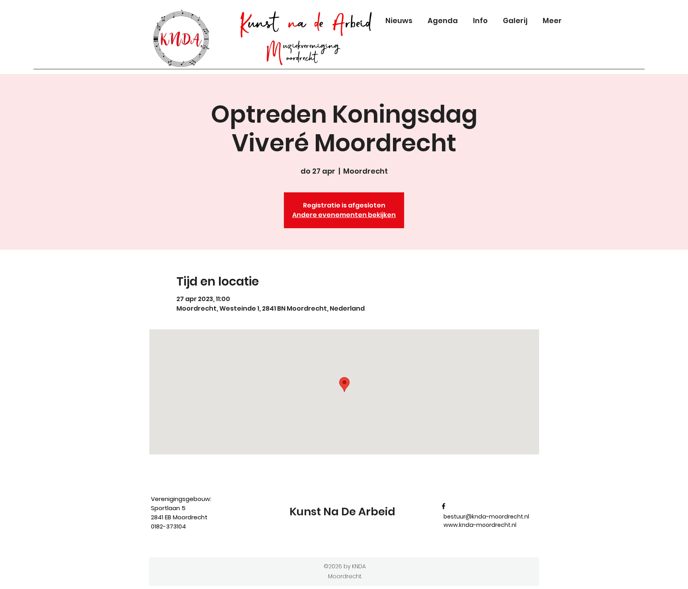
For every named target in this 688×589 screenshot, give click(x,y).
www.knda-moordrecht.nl (480, 525)
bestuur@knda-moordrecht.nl (486, 517)
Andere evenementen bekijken (344, 214)
